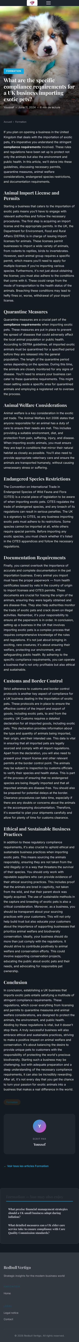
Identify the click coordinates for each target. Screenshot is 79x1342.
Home (7, 1293)
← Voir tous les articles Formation (26, 1166)
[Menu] (48, 3)
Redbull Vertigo (17, 1267)
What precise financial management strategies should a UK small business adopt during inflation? (38, 1213)
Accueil (8, 121)
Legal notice (11, 1312)
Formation (13, 71)
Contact (8, 1319)
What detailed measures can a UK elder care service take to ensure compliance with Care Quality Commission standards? (36, 1229)
